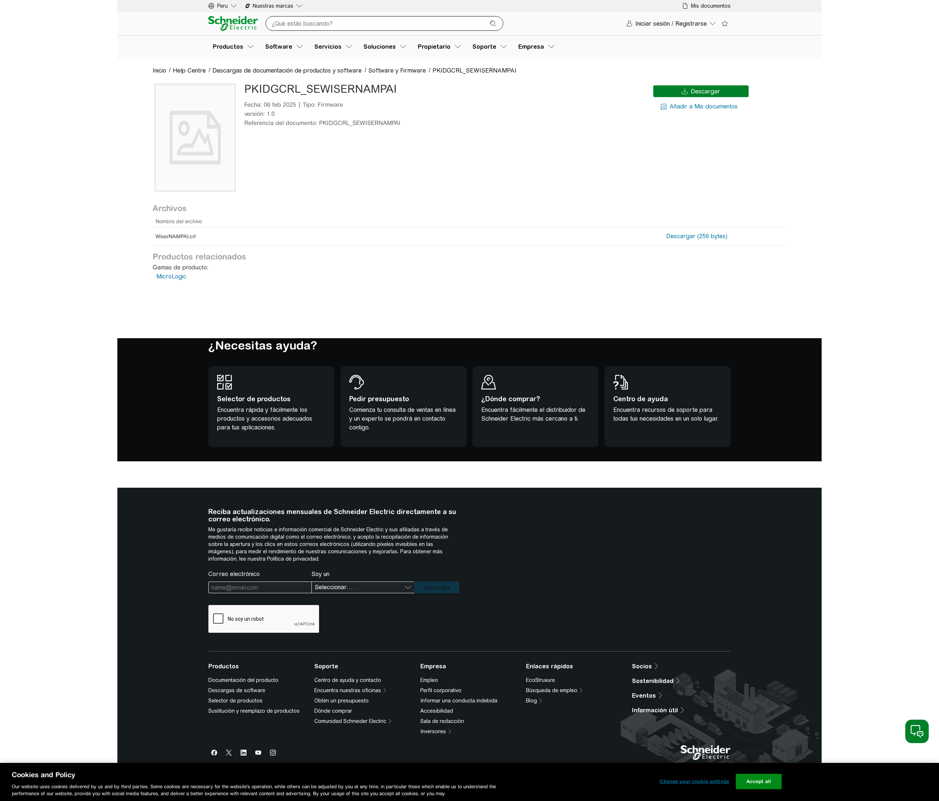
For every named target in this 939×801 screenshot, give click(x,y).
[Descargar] (195, 138)
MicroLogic (171, 276)
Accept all (758, 781)
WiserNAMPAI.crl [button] (176, 236)
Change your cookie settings (694, 781)
